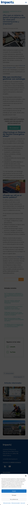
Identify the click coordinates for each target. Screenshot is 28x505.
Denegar (14, 495)
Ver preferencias (14, 499)
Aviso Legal (22, 502)
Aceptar (14, 491)
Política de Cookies (7, 502)
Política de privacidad (15, 502)
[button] (26, 476)
